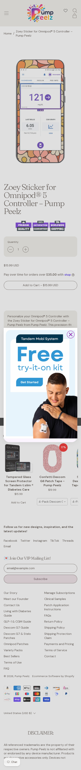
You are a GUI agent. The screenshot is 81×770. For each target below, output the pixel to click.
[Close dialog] (70, 334)
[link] (40, 383)
